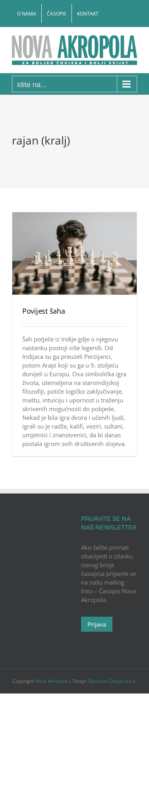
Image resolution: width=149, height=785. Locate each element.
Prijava (96, 624)
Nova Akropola (52, 681)
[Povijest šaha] (74, 253)
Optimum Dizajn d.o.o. (112, 681)
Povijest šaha (43, 311)
